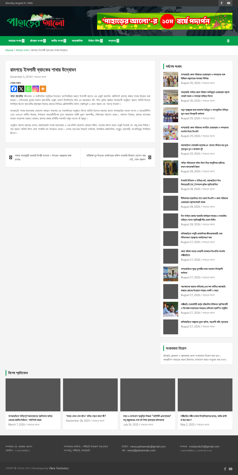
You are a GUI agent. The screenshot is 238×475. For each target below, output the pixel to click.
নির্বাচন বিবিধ (94, 40)
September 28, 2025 (78, 420)
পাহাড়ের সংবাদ (14, 40)
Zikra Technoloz (59, 468)
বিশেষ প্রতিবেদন (18, 373)
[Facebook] (14, 89)
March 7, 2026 (16, 424)
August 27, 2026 (190, 242)
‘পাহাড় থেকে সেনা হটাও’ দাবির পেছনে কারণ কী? (86, 416)
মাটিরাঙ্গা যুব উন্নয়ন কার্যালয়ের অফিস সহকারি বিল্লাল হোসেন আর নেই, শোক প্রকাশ (116, 157)
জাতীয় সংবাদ (57, 40)
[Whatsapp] (28, 89)
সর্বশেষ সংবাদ (173, 66)
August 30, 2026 (190, 82)
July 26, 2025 (131, 424)
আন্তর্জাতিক (77, 40)
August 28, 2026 (190, 171)
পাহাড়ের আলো (40, 76)
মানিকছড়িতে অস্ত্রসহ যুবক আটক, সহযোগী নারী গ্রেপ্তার (204, 321)
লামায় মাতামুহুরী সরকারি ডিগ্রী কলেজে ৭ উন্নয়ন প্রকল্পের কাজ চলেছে (43, 157)
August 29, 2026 (190, 118)
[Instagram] (35, 89)
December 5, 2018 (21, 76)
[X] (21, 89)
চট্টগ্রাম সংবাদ (36, 40)
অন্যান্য (112, 40)
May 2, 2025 (188, 424)
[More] (43, 89)
